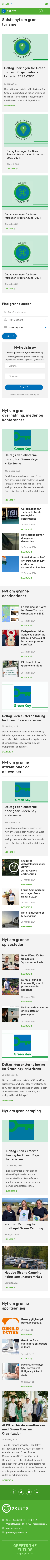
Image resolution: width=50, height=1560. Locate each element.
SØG (8, 336)
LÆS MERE (8, 105)
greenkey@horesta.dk (16, 1532)
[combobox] (27, 320)
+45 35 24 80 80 (14, 1528)
